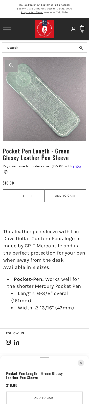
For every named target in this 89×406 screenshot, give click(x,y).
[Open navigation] (8, 29)
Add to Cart (65, 195)
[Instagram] (8, 342)
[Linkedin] (16, 342)
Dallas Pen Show (29, 4)
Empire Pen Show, (32, 12)
